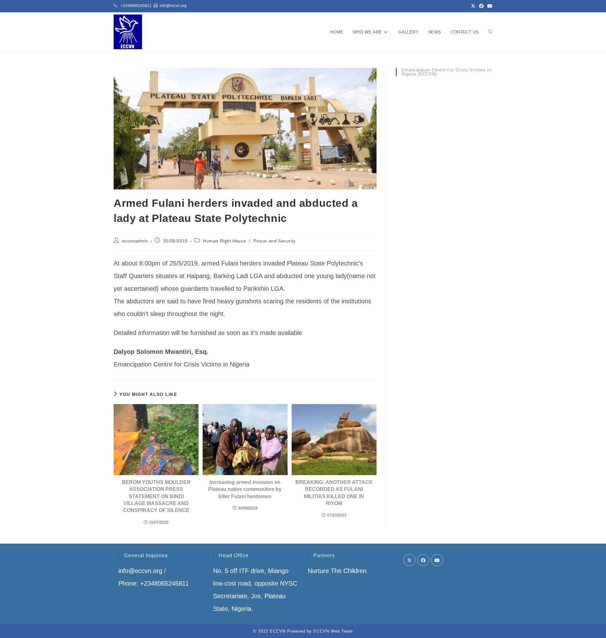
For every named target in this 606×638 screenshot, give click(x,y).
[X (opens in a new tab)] (473, 6)
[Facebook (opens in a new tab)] (481, 6)
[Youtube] (437, 560)
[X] (409, 560)
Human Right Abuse (224, 240)
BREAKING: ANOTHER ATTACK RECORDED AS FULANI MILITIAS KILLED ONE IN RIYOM (334, 493)
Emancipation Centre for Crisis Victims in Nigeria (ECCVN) (446, 72)
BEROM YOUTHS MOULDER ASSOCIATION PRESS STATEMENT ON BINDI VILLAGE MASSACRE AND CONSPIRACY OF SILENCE (156, 496)
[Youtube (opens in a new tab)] (488, 6)
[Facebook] (423, 560)
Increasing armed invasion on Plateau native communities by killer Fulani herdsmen (245, 489)
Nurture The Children (337, 570)
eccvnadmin (135, 240)
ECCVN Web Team (333, 631)
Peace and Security (274, 240)
